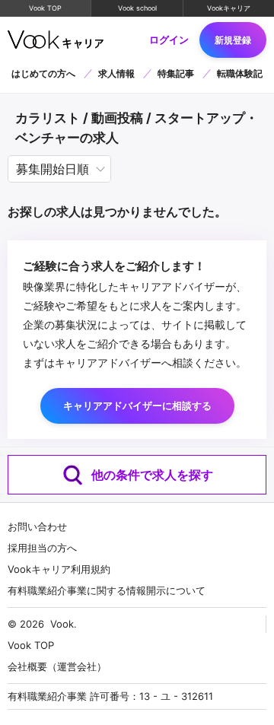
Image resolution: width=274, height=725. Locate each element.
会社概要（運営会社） (57, 666)
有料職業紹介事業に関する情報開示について (107, 590)
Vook (62, 624)
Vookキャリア (228, 8)
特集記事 (176, 73)
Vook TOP (45, 8)
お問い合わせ (37, 526)
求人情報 (116, 73)
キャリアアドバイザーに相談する (137, 405)
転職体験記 (240, 73)
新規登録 (233, 40)
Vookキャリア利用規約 (59, 569)
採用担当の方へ (42, 548)
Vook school (137, 8)
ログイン (169, 40)
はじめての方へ (43, 73)
